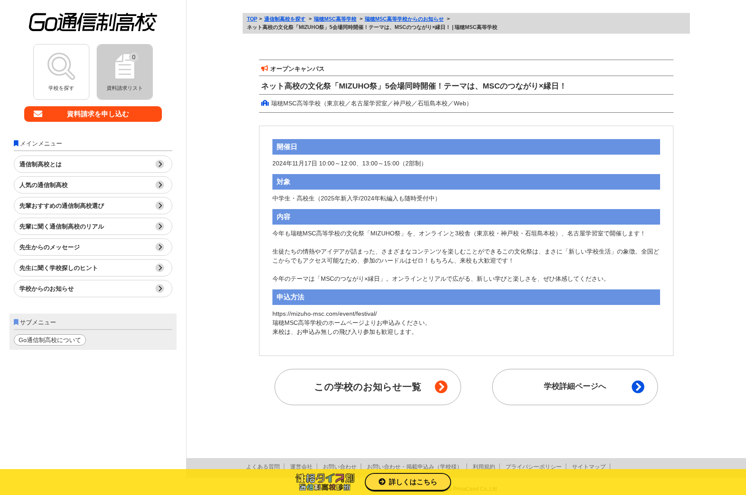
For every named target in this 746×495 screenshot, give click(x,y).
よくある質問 (263, 466)
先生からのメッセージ (49, 247)
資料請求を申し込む (98, 113)
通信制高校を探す (285, 19)
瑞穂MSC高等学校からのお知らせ (404, 19)
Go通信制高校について (50, 339)
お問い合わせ (340, 466)
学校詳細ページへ (575, 386)
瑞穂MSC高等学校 (335, 19)
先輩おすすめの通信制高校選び (61, 205)
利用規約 (484, 466)
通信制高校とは (40, 164)
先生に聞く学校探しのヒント (58, 267)
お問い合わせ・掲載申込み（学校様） (414, 466)
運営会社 (301, 466)
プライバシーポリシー (534, 466)
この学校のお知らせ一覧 (367, 386)
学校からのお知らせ (46, 288)
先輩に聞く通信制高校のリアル (61, 226)
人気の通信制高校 (43, 184)
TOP (252, 19)
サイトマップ (589, 466)
